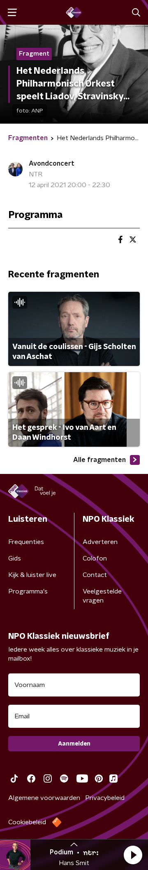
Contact (95, 575)
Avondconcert (51, 163)
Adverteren (100, 542)
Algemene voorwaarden (44, 798)
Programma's (28, 591)
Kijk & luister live (32, 575)
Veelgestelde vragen (102, 596)
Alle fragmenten (99, 460)
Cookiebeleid (27, 822)
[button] (133, 855)
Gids (14, 558)
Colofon (95, 558)
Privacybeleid (105, 798)
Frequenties (26, 542)
